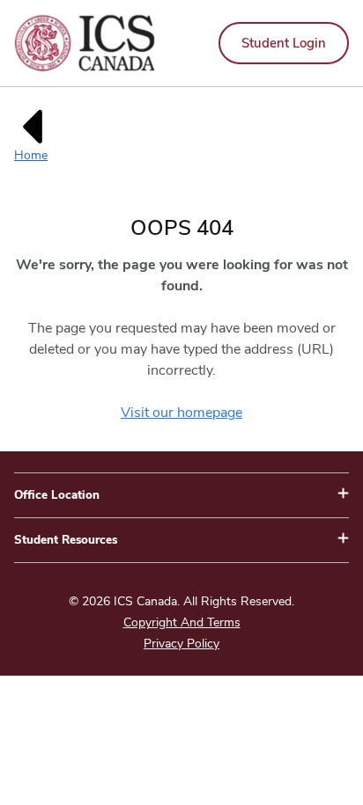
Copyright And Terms (182, 622)
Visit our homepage (181, 412)
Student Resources (65, 540)
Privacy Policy (181, 643)
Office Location (57, 495)
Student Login (283, 43)
